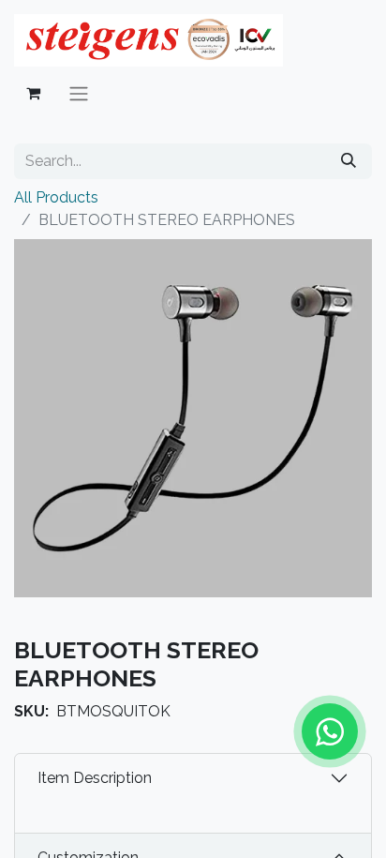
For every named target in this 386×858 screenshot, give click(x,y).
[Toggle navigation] (78, 93)
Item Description (94, 778)
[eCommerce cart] (33, 93)
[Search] (348, 161)
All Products (56, 197)
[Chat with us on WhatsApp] (330, 731)
